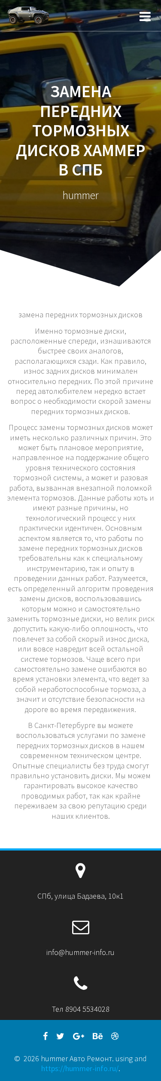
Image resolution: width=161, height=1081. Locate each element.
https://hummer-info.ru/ (79, 1068)
